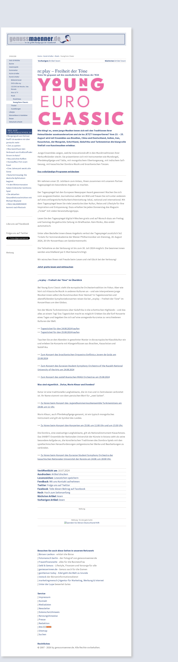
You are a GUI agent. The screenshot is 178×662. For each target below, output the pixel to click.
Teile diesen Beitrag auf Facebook (67, 488)
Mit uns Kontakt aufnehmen (64, 481)
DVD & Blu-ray (16, 83)
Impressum (44, 597)
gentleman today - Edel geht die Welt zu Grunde (63, 572)
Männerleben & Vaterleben (18, 115)
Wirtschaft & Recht (15, 122)
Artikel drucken (60, 474)
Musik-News (17, 99)
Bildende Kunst (16, 80)
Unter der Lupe (46, 584)
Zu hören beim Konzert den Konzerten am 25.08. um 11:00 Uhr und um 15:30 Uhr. (82, 425)
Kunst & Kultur (48, 56)
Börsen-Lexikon (47, 554)
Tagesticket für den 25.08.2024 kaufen (60, 332)
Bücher (11, 64)
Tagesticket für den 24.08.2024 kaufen (60, 328)
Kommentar (13, 70)
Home (40, 56)
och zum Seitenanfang (58, 492)
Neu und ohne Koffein (16, 158)
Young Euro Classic (20, 102)
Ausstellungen (16, 109)
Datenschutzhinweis (49, 612)
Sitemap (43, 630)
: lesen (50, 496)
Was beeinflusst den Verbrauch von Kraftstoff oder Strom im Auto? (19, 152)
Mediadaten (45, 604)
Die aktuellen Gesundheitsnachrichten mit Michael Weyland (19, 197)
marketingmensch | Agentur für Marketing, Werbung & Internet (71, 580)
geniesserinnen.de (48, 569)
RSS (40, 626)
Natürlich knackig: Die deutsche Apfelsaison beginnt (16, 178)
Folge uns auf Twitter (58, 485)
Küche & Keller (14, 73)
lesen (51, 499)
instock (42, 576)
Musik (57, 56)
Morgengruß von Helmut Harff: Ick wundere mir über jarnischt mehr (18, 139)
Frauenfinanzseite (48, 561)
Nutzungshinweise (48, 615)
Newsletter (44, 608)
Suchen (42, 634)
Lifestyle (12, 112)
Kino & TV (14, 92)
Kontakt (43, 600)
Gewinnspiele (13, 67)
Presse (42, 619)
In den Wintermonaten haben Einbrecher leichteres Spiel (18, 187)
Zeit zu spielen (13, 145)
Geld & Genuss (46, 565)
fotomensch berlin (48, 558)
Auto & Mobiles (14, 60)
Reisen (11, 119)
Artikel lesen (49, 60)
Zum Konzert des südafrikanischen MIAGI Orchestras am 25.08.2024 (75, 377)
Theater (13, 105)
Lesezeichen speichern (66, 477)
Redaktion (44, 623)
